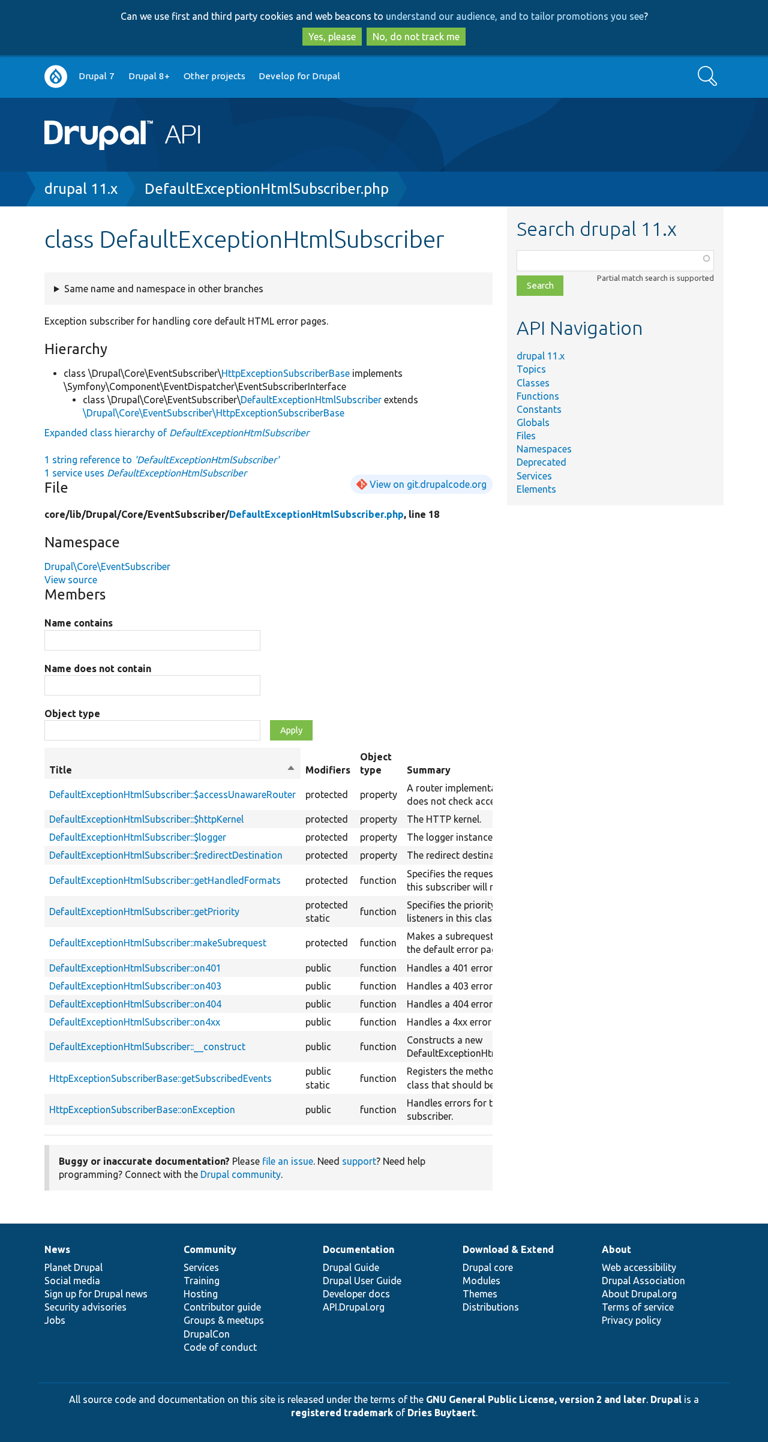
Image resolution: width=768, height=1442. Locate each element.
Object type (72, 713)
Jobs (54, 1320)
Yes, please (332, 36)
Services (534, 475)
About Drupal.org (639, 1293)
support (359, 1161)
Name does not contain (97, 668)
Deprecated (541, 462)
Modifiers (327, 770)
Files (526, 435)
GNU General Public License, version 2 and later (536, 1399)
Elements (536, 489)
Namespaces (544, 448)
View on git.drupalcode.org (428, 484)
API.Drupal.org (354, 1307)
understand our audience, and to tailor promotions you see (515, 16)
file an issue (287, 1161)
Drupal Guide (351, 1267)
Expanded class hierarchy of (176, 432)
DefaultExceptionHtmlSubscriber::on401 (135, 968)
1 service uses (145, 472)
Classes (533, 382)
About (616, 1249)
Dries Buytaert (441, 1412)
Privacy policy (631, 1320)
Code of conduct (220, 1347)
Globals (533, 422)
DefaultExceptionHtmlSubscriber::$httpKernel (146, 819)
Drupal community (240, 1174)
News (57, 1249)
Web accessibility (639, 1267)
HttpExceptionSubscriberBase (285, 373)
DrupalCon (207, 1334)
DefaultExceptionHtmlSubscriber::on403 (135, 986)
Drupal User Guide (362, 1280)
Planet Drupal (73, 1267)
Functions (538, 396)
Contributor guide (222, 1307)
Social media (72, 1280)
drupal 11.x (81, 189)
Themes (480, 1293)
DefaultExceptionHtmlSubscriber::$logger (137, 837)
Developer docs (356, 1293)
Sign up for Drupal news (96, 1293)
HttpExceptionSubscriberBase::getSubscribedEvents (160, 1078)
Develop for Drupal (299, 76)
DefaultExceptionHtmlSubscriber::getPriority (144, 911)
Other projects (214, 76)
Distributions (491, 1307)
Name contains (78, 622)
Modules (481, 1280)
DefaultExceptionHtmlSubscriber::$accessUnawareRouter (172, 794)
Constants (539, 409)
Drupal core (488, 1267)
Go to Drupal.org (55, 76)
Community (210, 1249)
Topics (531, 369)
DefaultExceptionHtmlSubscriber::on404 (135, 1004)
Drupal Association (643, 1280)
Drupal (666, 1399)
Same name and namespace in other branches (163, 288)
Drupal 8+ (149, 76)
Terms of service (638, 1307)
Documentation (358, 1249)
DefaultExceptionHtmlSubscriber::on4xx (134, 1022)
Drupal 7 (97, 76)
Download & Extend (508, 1249)
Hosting (201, 1293)
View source (70, 579)
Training (202, 1280)
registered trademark (342, 1412)
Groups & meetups (224, 1320)
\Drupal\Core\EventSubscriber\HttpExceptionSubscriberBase (213, 412)
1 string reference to (161, 459)
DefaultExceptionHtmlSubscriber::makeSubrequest (157, 942)
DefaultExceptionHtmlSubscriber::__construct (147, 1046)
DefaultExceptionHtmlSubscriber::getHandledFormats (165, 880)
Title (172, 771)
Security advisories (85, 1307)
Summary (429, 770)
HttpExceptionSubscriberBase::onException (142, 1109)
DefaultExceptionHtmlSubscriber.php (267, 189)
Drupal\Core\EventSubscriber (107, 566)
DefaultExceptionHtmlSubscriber (311, 399)
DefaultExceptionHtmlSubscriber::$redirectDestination (166, 855)
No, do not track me (416, 36)
